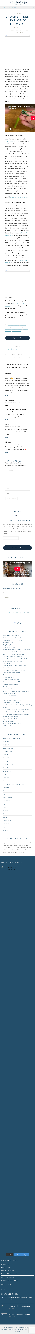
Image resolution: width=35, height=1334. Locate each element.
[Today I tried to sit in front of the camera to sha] (17, 971)
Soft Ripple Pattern (8, 721)
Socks (4, 814)
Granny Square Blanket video (11, 679)
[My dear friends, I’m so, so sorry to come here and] (17, 989)
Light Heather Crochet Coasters (12, 700)
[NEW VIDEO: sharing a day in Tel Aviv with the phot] (17, 1201)
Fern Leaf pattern (16, 327)
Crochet (5, 754)
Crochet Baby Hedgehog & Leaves (12, 656)
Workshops (6, 824)
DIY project (6, 774)
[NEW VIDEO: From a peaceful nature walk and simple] (17, 1074)
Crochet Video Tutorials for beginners (14, 670)
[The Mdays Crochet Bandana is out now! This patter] (17, 1225)
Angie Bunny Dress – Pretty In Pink (13, 638)
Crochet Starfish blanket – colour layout (14, 665)
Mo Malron (17, 28)
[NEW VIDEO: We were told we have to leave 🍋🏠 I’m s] (17, 1028)
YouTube (25, 30)
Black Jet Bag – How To (9, 647)
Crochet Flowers (8, 764)
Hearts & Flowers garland (10, 684)
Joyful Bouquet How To (9, 693)
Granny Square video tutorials (11, 682)
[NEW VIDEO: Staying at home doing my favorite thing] (17, 1164)
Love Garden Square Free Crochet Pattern (15, 712)
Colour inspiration (8, 748)
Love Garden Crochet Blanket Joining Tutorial (16, 709)
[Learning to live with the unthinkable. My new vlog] (17, 920)
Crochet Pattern (15, 30)
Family (5, 781)
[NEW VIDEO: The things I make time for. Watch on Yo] (17, 1153)
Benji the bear (7, 745)
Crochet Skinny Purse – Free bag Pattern (14, 661)
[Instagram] (5, 8)
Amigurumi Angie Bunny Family (11, 738)
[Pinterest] (12, 8)
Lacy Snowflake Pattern (10, 695)
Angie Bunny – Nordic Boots (11, 635)
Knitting (5, 794)
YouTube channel (10, 141)
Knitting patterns (5, 1267)
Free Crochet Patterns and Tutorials (13, 784)
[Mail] (18, 8)
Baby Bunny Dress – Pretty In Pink (12, 640)
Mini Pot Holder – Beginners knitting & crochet (16, 714)
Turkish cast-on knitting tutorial (12, 723)
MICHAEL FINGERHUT (13, 1329)
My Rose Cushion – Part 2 (10, 719)
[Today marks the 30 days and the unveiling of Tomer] (17, 902)
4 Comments (18, 32)
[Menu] (3, 3)
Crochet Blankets (8, 758)
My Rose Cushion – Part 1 (10, 716)
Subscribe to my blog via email (11, 588)
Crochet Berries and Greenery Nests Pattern (16, 659)
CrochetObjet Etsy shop (7, 1270)
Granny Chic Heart (8, 677)
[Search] (33, 7)
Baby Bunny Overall (8, 645)
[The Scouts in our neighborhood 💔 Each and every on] (17, 877)
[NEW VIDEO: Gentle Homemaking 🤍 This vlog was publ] (17, 1120)
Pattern (5, 807)
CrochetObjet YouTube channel (9, 1280)
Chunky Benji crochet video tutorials (13, 654)
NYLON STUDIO (17, 1327)
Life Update (6, 801)
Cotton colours (7, 751)
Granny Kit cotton (8, 791)
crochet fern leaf (13, 325)
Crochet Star (6, 663)
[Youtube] (15, 7)
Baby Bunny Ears (8, 642)
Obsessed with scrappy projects (19, 1306)
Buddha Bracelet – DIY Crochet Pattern (14, 652)
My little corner (7, 804)
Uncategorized (7, 820)
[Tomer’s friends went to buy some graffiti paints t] (17, 936)
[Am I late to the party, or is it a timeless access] (17, 1184)
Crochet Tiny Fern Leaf (9, 668)
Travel (5, 817)
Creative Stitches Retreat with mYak (20, 1298)
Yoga (4, 827)
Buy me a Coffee (17, 338)
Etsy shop (6, 777)
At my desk (6, 741)
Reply (6, 395)
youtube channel (16, 329)
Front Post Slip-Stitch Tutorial (11, 672)
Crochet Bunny (7, 761)
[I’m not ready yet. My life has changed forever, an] (17, 953)
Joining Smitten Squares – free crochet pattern (16, 691)
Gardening (6, 787)
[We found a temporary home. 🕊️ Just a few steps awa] (17, 1008)
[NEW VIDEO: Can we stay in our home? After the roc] (17, 1046)
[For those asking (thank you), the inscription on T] (17, 890)
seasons (5, 810)
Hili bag (5, 686)
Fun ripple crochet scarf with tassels (13, 675)
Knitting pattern (7, 797)
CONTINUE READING (11, 538)
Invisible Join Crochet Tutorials (12, 689)
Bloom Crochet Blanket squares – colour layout (16, 649)
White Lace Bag (7, 726)
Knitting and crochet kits (7, 1277)
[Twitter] (10, 8)
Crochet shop (5, 1264)
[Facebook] (2, 8)
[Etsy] (7, 8)
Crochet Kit (6, 768)
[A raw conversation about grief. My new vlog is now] (17, 909)
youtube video (16, 331)
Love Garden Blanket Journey (11, 702)
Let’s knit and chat (8, 698)
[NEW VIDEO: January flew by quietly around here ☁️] (17, 1247)
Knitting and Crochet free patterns (10, 1274)
